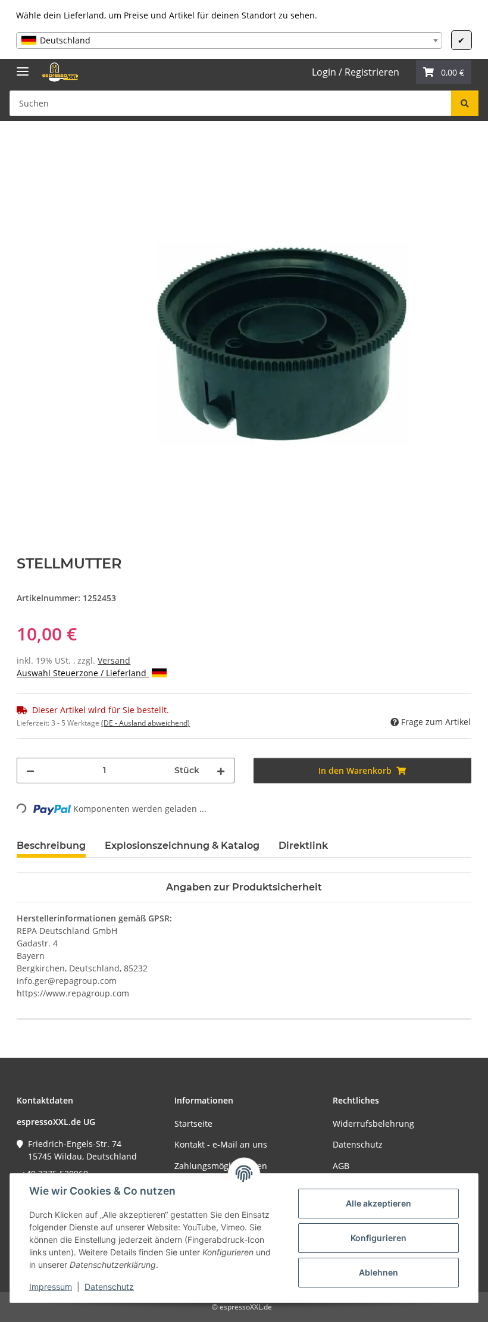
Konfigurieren (378, 1238)
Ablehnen (378, 1272)
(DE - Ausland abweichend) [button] (145, 723)
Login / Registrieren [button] (355, 72)
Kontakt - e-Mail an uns (220, 1144)
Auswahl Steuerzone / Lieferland (83, 673)
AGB (341, 1165)
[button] (443, 72)
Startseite (193, 1123)
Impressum (50, 1287)
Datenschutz (109, 1287)
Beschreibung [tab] (51, 845)
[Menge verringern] (30, 770)
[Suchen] (464, 103)
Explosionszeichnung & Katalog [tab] (182, 845)
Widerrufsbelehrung (373, 1123)
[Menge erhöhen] (221, 770)
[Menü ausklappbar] (23, 66)
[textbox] (229, 40)
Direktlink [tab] (303, 845)
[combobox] (229, 40)
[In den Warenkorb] (26, 147)
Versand (114, 660)
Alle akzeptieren (378, 1203)
